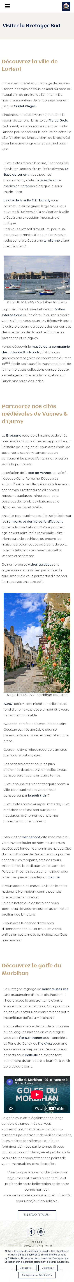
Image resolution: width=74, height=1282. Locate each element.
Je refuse (47, 1267)
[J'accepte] (69, 1264)
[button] (37, 1214)
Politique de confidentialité (36, 1275)
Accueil (37, 1242)
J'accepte (25, 1267)
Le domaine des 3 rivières (37, 1246)
